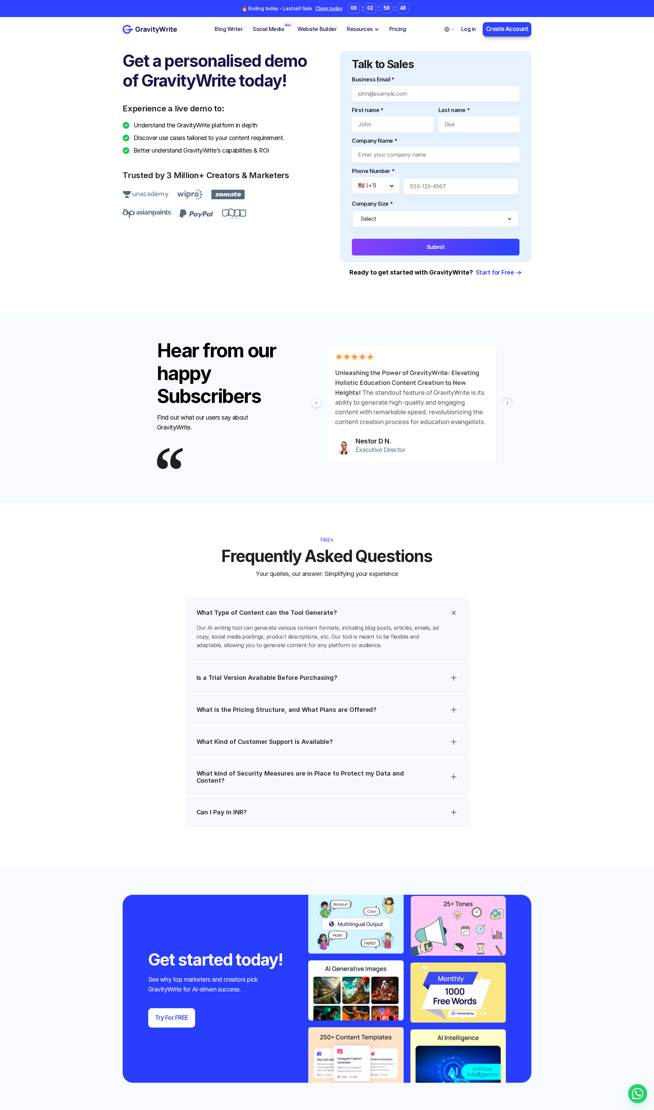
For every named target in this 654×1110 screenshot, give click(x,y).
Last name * (454, 110)
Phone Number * (373, 171)
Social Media (268, 29)
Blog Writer (229, 29)
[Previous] (316, 404)
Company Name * (375, 140)
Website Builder (317, 29)
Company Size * (372, 203)
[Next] (507, 404)
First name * (368, 110)
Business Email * (373, 79)
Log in (468, 29)
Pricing (397, 29)
